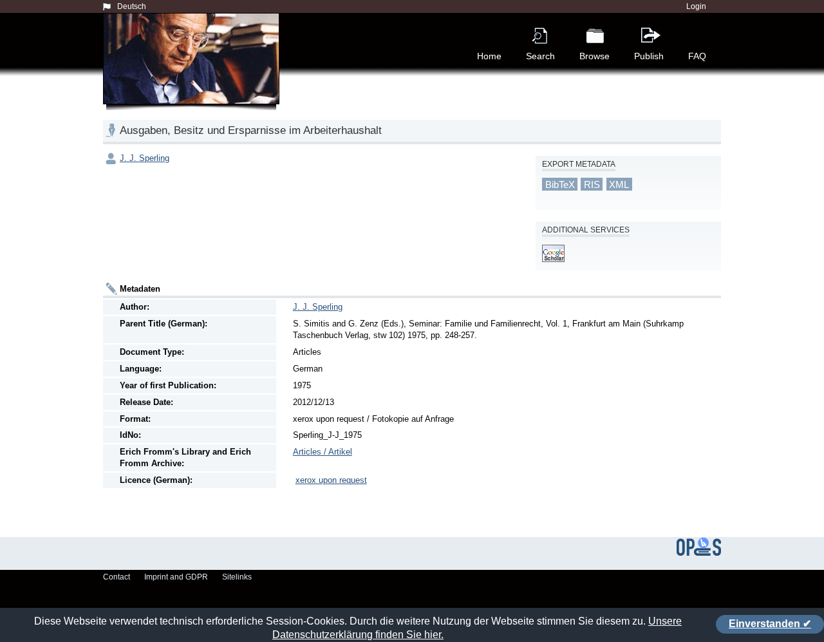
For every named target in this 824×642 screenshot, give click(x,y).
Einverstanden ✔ (770, 623)
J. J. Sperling (144, 158)
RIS (592, 184)
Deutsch (131, 6)
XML (619, 184)
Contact (116, 576)
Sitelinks (237, 576)
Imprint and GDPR (176, 576)
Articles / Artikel (322, 452)
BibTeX (560, 184)
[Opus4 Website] (699, 553)
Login (696, 6)
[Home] (194, 73)
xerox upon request (331, 480)
